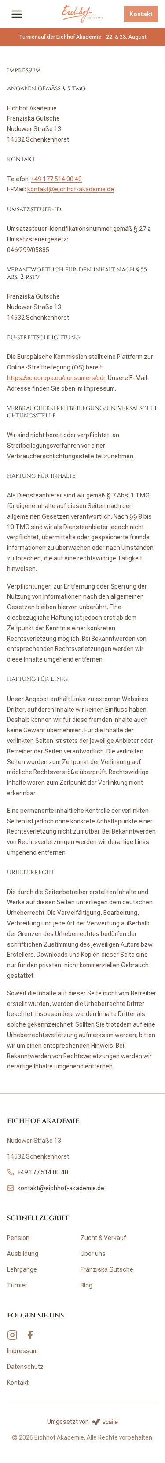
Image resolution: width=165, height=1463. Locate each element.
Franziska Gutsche (107, 1269)
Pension (18, 1237)
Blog (86, 1285)
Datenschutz (25, 1366)
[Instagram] (12, 1335)
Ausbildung (22, 1253)
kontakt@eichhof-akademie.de (70, 189)
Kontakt (141, 14)
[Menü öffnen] (16, 14)
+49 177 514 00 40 (56, 179)
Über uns (93, 1253)
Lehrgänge (22, 1269)
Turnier (17, 1285)
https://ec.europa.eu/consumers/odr (56, 377)
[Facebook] (30, 1335)
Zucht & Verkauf (103, 1237)
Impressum (22, 1350)
